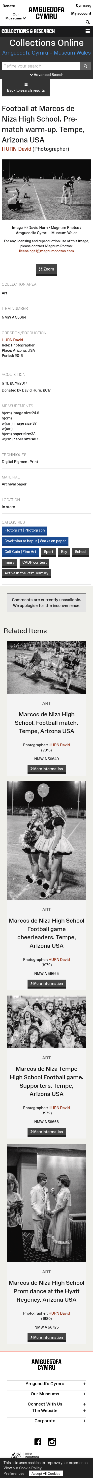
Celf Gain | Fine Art (20, 551)
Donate (8, 6)
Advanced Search (48, 74)
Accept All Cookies (45, 1474)
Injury (9, 562)
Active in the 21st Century (26, 573)
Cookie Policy (30, 1468)
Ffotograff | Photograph (24, 530)
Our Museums (14, 16)
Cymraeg (83, 5)
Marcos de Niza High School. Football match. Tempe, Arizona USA (46, 722)
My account (81, 13)
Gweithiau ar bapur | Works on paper (35, 541)
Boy (64, 551)
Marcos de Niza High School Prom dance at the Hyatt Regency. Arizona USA (46, 1291)
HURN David (16, 149)
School (80, 551)
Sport (48, 551)
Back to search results (26, 90)
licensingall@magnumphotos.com (46, 251)
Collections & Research (28, 31)
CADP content (34, 562)
